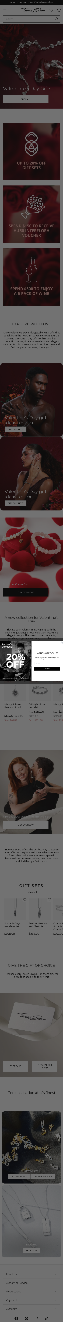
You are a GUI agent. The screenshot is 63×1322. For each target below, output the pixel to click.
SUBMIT (47, 669)
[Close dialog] (61, 643)
